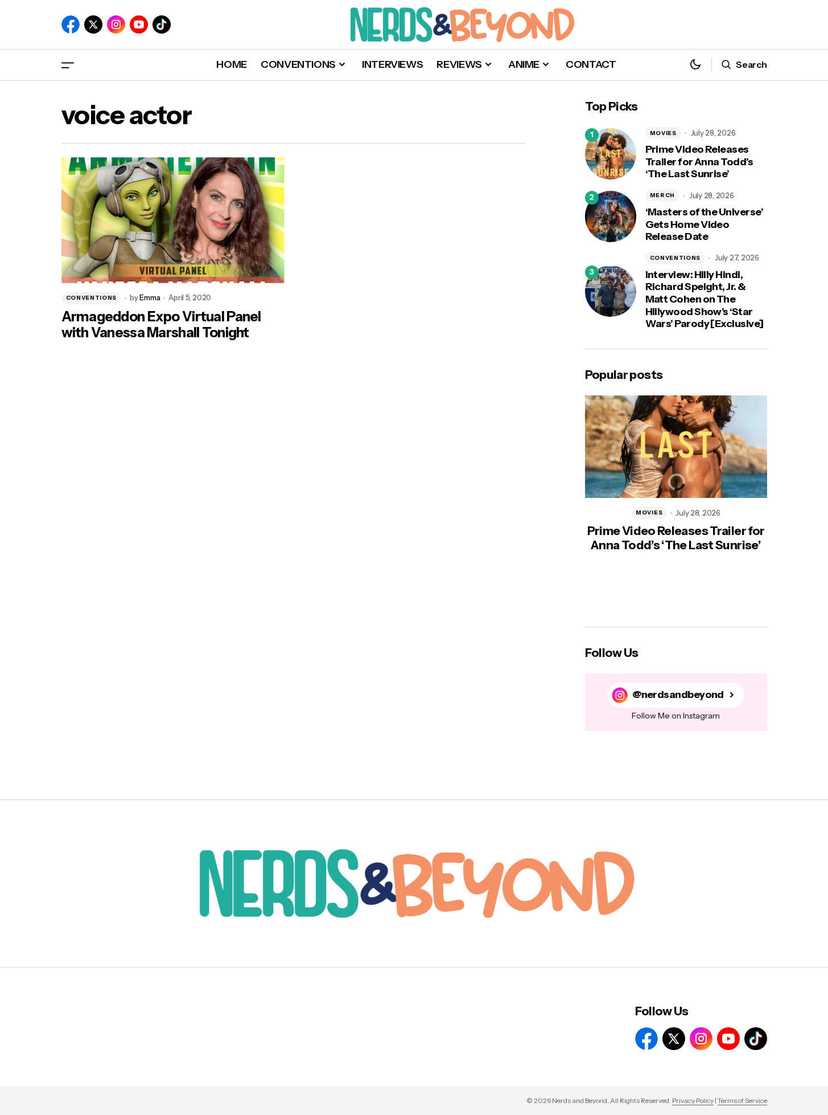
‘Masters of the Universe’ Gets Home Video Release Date (704, 224)
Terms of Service (742, 1100)
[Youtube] (138, 24)
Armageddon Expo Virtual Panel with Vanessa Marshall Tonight (161, 325)
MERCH (662, 195)
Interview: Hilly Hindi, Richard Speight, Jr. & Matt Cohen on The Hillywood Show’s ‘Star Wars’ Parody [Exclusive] (704, 299)
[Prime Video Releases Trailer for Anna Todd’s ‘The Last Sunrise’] (610, 153)
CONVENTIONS (91, 297)
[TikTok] (161, 24)
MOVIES (663, 133)
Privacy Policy (693, 1100)
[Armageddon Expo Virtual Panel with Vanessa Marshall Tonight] (173, 220)
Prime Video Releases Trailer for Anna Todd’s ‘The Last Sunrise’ (699, 162)
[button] (67, 64)
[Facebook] (70, 24)
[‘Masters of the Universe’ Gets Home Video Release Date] (610, 216)
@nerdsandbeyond (678, 695)
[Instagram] (116, 24)
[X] (93, 24)
